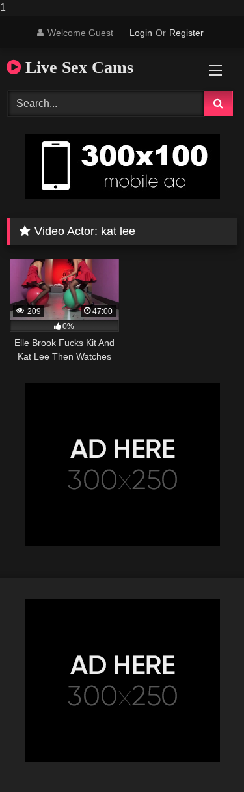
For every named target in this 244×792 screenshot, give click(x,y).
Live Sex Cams (77, 67)
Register (186, 32)
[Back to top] (203, 756)
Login (140, 32)
